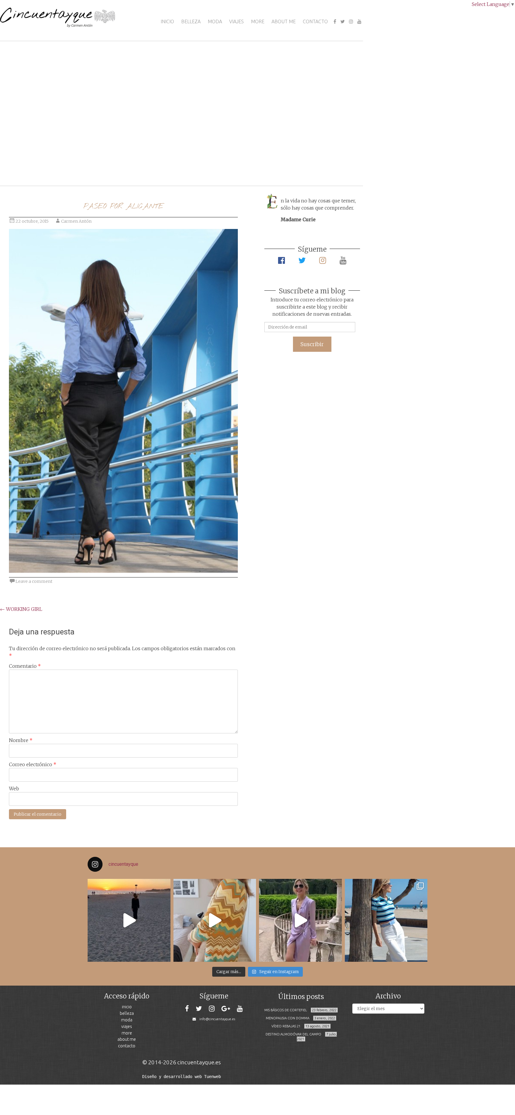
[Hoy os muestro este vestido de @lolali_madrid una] (300, 920)
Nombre (20, 740)
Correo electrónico (32, 764)
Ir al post (31, 163)
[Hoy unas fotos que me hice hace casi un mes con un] (386, 920)
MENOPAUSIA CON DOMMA (287, 1018)
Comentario (25, 666)
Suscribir (312, 344)
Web (14, 789)
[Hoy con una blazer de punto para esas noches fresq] (214, 920)
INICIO (167, 21)
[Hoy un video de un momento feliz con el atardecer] (129, 920)
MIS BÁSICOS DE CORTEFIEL (285, 1010)
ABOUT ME (284, 21)
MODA (215, 21)
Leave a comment (33, 581)
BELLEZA (191, 21)
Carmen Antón (76, 221)
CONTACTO (315, 21)
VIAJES (236, 21)
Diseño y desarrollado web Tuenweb (181, 1076)
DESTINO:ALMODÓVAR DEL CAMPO (293, 1034)
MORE (257, 21)
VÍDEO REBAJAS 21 (286, 1026)
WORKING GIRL (21, 609)
